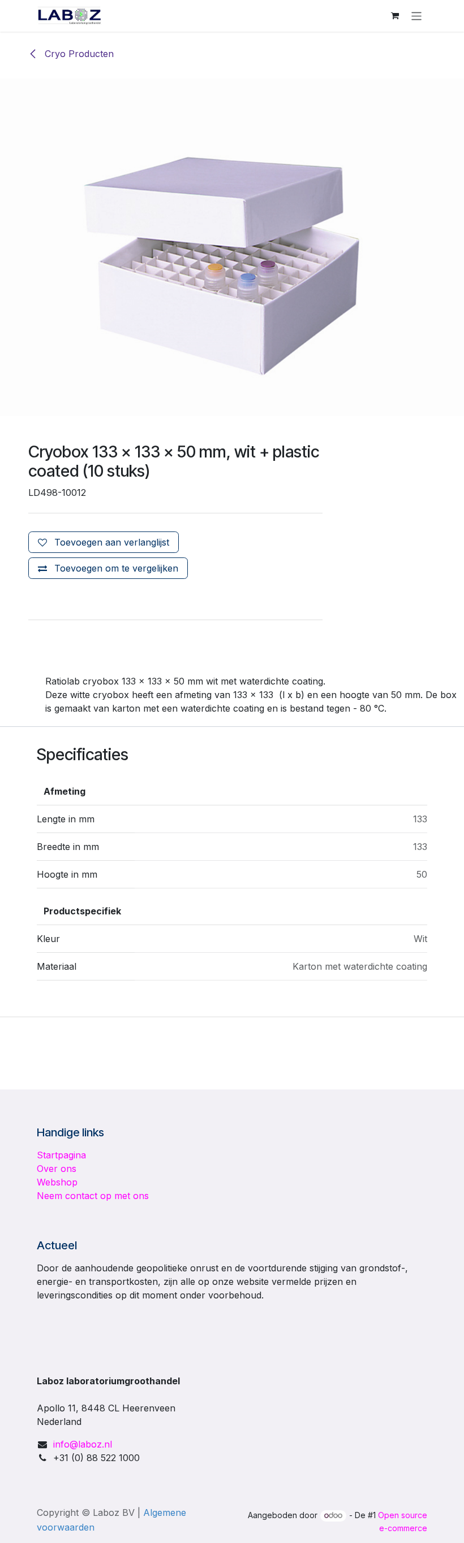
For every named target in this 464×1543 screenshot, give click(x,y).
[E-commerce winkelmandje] (395, 16)
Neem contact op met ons (93, 1195)
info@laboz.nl (82, 1444)
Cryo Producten (78, 53)
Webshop (57, 1182)
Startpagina (61, 1155)
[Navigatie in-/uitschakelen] (417, 16)
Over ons (56, 1168)
